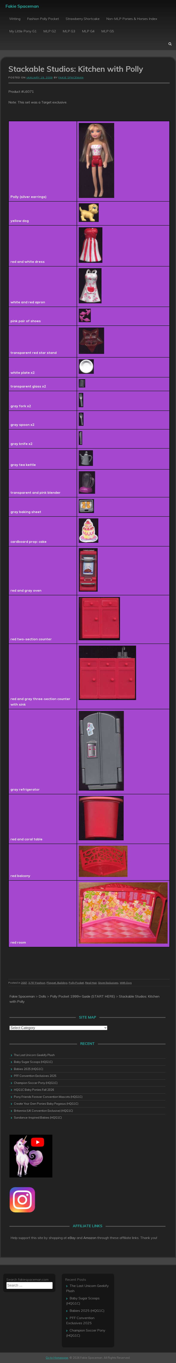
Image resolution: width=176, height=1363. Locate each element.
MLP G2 (49, 31)
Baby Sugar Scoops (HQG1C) (33, 1062)
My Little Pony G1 (23, 31)
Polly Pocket (76, 982)
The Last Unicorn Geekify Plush (34, 1055)
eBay (72, 1238)
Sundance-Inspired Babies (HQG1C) (38, 1117)
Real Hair (91, 982)
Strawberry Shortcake (83, 18)
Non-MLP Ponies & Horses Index (131, 18)
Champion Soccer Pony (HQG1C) (36, 1083)
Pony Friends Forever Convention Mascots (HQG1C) (48, 1096)
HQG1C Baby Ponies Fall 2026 (34, 1089)
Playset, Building (57, 982)
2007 (24, 982)
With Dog (126, 982)
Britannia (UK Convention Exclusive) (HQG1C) (43, 1110)
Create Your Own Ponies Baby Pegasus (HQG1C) (46, 1103)
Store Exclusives (108, 982)
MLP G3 (69, 31)
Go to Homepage (57, 1357)
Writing (14, 18)
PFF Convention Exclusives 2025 (35, 1075)
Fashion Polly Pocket (43, 18)
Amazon (89, 1238)
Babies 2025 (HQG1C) (28, 1069)
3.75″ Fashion (36, 982)
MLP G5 (107, 31)
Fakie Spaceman (22, 6)
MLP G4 (88, 31)
